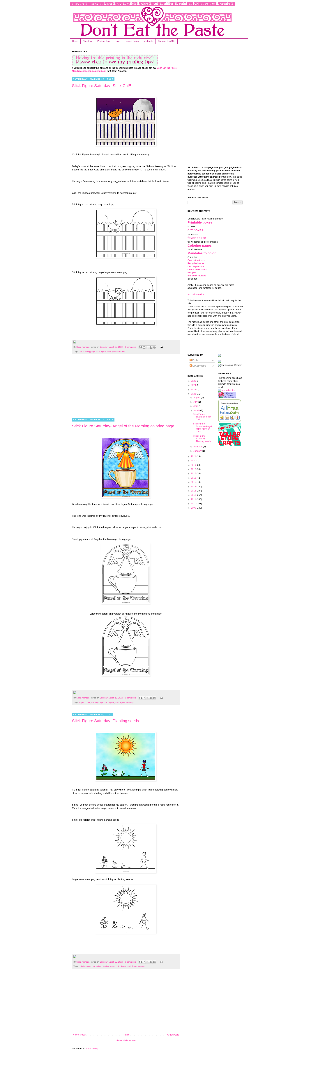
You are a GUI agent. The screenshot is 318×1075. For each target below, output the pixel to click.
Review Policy (132, 41)
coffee (87, 702)
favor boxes (197, 238)
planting (105, 966)
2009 (194, 508)
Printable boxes (200, 222)
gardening (96, 966)
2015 (194, 482)
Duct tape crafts (196, 266)
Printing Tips (103, 41)
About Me (88, 41)
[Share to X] (147, 347)
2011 (194, 499)
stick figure (101, 351)
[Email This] (140, 347)
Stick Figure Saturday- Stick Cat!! (101, 85)
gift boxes (195, 230)
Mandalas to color (202, 253)
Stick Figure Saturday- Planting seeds (105, 721)
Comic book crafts (197, 269)
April (196, 406)
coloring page (89, 351)
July (195, 402)
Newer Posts (79, 1034)
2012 (194, 495)
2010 (194, 503)
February (198, 446)
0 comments (130, 347)
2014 (194, 486)
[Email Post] (161, 347)
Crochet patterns (196, 260)
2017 (194, 473)
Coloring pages (200, 245)
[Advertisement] (126, 388)
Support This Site (166, 41)
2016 (194, 478)
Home (75, 41)
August (197, 397)
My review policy (196, 294)
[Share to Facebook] (151, 347)
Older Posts (173, 1034)
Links (117, 41)
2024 (194, 385)
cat (80, 351)
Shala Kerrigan (83, 347)
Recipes (192, 272)
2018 (194, 469)
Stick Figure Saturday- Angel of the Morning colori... (202, 427)
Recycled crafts (196, 263)
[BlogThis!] (144, 347)
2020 (194, 460)
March (196, 410)
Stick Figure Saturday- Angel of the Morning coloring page (123, 426)
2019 (194, 465)
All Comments (199, 366)
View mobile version (126, 1040)
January (197, 451)
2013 (194, 490)
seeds (112, 966)
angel (81, 702)
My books (148, 41)
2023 (194, 389)
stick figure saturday (116, 351)
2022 (194, 393)
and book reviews (197, 275)
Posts (195, 360)
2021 (194, 456)
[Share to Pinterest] (154, 347)
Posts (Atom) (92, 1048)
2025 (194, 381)
